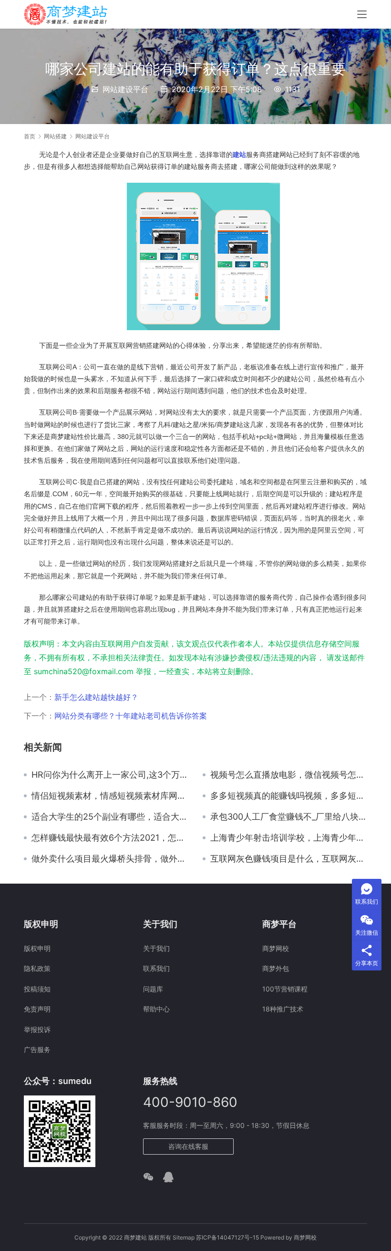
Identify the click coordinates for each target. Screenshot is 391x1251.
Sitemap (184, 1237)
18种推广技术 (282, 1009)
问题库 (153, 989)
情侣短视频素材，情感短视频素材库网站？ (109, 796)
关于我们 (156, 948)
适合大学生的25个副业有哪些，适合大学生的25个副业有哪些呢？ (109, 817)
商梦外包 (275, 968)
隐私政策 (37, 968)
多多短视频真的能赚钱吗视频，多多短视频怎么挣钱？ (288, 796)
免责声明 (37, 1009)
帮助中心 (156, 1009)
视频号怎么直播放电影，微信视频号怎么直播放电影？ (288, 775)
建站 (239, 154)
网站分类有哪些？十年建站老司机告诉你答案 (130, 715)
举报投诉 (37, 1029)
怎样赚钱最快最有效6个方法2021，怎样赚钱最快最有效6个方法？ (109, 838)
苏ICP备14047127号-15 (227, 1237)
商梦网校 (275, 948)
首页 (29, 136)
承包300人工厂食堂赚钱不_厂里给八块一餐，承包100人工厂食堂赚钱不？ (288, 817)
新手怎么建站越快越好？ (96, 697)
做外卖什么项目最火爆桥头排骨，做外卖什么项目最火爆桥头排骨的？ (109, 859)
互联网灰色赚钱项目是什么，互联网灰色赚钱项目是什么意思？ (288, 859)
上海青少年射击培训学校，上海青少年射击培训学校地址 (288, 838)
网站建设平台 (125, 89)
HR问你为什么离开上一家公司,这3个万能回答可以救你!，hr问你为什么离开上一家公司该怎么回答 (109, 775)
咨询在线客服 (188, 1146)
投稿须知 (37, 989)
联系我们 (156, 968)
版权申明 (37, 948)
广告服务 (37, 1049)
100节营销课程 (285, 989)
